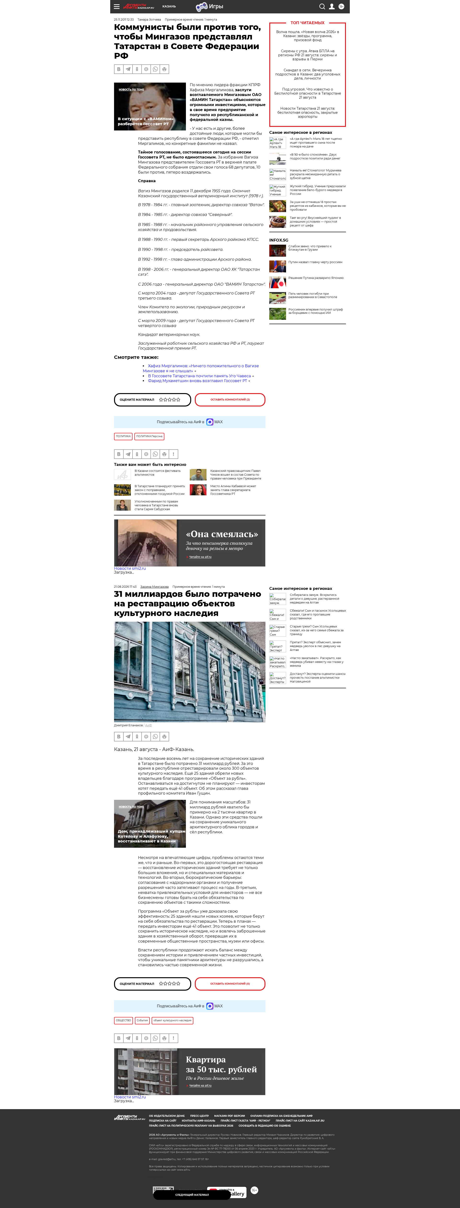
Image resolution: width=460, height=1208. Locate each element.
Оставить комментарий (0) (230, 983)
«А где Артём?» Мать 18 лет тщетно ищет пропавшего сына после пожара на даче (316, 142)
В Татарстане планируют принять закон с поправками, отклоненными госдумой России (160, 490)
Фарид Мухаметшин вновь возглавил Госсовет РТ (197, 380)
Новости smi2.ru (130, 568)
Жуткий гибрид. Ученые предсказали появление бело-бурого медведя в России (318, 190)
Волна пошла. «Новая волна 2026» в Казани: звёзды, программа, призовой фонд (307, 36)
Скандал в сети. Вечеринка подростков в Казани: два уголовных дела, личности (307, 74)
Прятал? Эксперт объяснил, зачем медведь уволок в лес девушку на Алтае (315, 646)
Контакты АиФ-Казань (198, 1120)
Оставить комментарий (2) (230, 399)
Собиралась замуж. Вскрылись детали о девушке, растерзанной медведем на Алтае (314, 598)
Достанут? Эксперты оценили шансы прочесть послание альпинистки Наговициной (317, 677)
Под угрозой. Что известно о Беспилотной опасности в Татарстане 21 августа (307, 93)
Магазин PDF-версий (229, 1116)
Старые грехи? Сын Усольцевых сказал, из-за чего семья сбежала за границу (317, 630)
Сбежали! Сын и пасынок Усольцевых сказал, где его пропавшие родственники (318, 614)
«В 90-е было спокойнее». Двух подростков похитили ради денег (315, 156)
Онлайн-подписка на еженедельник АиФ (281, 1116)
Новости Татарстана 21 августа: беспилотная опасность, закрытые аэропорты (307, 113)
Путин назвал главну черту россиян (315, 262)
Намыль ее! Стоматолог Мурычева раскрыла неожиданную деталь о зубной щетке (315, 174)
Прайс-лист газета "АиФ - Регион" (245, 1120)
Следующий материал (192, 1195)
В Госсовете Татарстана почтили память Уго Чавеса (199, 376)
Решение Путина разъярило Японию (316, 278)
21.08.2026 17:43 (125, 586)
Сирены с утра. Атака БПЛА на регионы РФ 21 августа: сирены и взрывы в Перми (307, 55)
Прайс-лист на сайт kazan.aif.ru (300, 1120)
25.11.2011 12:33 (124, 19)
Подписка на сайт (162, 1120)
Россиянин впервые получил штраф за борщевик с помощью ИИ (315, 311)
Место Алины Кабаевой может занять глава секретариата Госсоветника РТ (233, 490)
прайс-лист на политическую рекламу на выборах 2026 (191, 1125)
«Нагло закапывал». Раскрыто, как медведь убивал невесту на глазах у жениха (317, 661)
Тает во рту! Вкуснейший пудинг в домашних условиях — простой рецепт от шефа (315, 221)
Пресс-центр (199, 1116)
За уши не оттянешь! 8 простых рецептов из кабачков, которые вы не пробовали (318, 205)
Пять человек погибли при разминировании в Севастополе (312, 295)
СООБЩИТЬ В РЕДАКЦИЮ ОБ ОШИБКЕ (265, 1125)
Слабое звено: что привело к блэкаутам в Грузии (310, 248)
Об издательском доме (167, 1116)
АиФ (148, 725)
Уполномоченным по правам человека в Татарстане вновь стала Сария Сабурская (156, 505)
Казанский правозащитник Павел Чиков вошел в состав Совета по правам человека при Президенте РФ (235, 476)
